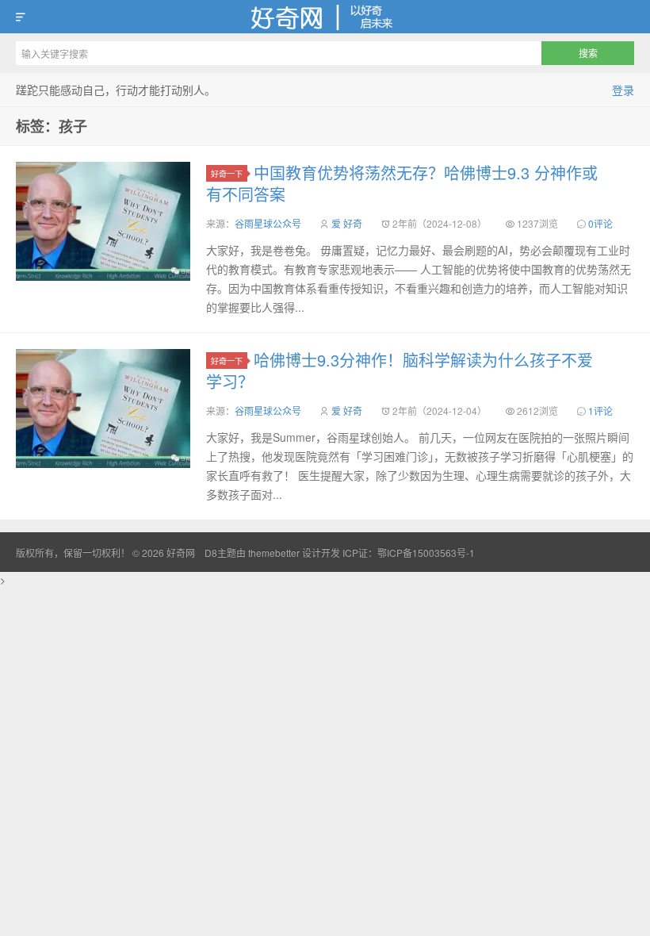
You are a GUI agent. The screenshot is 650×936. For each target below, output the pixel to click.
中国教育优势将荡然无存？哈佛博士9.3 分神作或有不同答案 (402, 183)
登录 (623, 90)
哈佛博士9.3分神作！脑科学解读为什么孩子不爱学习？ (399, 370)
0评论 (600, 223)
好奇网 (325, 16)
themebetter (274, 552)
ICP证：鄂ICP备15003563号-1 (408, 552)
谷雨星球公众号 (268, 223)
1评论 (600, 410)
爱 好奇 (346, 223)
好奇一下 (227, 173)
